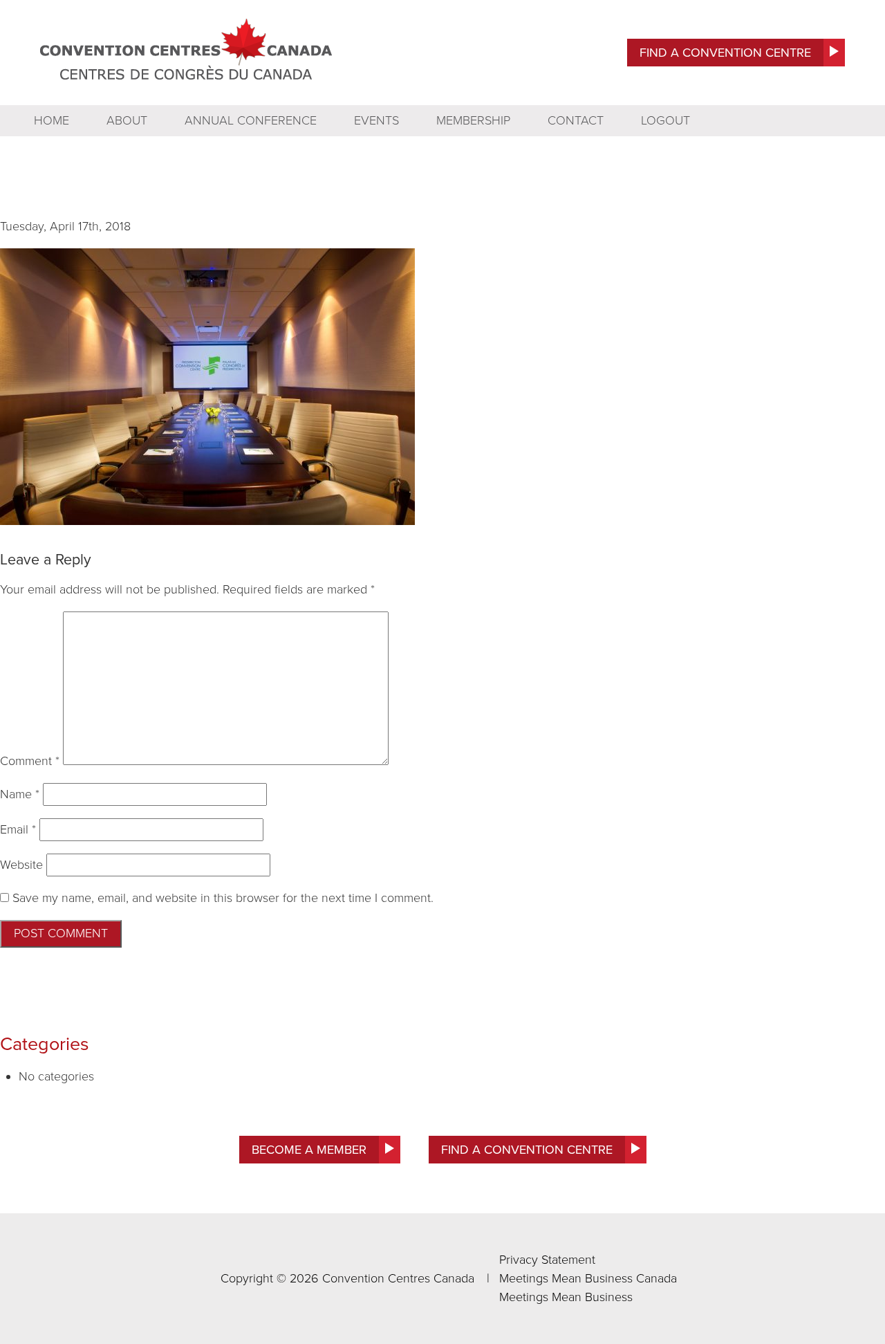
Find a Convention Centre (725, 52)
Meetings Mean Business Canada (588, 1278)
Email (18, 829)
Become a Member (309, 1149)
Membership (473, 120)
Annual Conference (251, 120)
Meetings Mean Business (566, 1297)
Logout (665, 120)
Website (21, 864)
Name (19, 794)
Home (51, 120)
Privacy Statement (547, 1259)
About (126, 120)
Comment (29, 760)
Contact (576, 120)
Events (376, 120)
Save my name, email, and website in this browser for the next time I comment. (223, 897)
